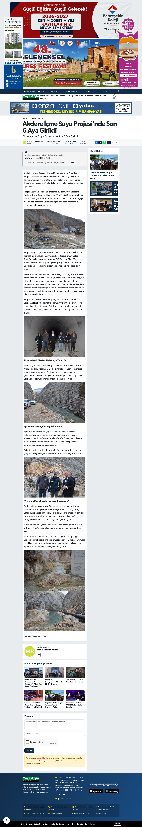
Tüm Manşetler (56, 814)
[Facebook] (92, 785)
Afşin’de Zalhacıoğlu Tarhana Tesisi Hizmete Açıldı (53, 705)
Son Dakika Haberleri (81, 814)
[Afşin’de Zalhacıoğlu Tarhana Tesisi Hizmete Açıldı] (54, 696)
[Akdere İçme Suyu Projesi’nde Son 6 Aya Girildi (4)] (54, 402)
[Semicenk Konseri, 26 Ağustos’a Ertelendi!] (75, 672)
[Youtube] (108, 785)
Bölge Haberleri (76, 96)
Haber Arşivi (103, 814)
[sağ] (128, 53)
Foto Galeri (31, 91)
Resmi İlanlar (100, 96)
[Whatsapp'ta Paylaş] (104, 142)
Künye (43, 99)
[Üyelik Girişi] (117, 91)
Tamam (117, 823)
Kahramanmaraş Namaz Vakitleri (82, 808)
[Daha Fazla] (109, 142)
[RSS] (116, 785)
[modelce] (71, 108)
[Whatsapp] (112, 785)
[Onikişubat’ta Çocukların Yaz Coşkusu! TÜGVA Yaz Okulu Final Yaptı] (33, 672)
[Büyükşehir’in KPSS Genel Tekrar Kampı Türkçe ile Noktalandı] (33, 696)
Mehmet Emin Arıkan (47, 650)
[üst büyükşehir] (71, 45)
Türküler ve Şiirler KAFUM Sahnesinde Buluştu (74, 705)
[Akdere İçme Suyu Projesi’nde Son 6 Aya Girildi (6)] (54, 336)
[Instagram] (100, 785)
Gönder (29, 750)
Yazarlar (54, 91)
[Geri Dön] (6, 820)
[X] (96, 785)
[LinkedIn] (104, 785)
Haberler (26, 118)
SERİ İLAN (44, 96)
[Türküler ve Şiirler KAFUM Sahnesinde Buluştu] (75, 696)
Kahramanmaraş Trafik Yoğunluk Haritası (105, 808)
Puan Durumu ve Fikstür (35, 814)
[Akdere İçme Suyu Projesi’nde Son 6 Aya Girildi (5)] (54, 477)
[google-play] (111, 791)
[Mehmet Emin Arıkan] (29, 651)
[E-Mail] (39, 655)
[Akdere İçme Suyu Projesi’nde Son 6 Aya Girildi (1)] (54, 229)
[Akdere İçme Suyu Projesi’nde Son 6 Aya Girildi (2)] (54, 611)
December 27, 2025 (65, 163)
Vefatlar (54, 96)
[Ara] (114, 95)
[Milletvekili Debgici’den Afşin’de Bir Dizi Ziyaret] (54, 672)
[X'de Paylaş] (100, 142)
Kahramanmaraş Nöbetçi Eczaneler (34, 808)
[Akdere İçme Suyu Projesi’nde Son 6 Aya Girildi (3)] (54, 570)
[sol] (13, 53)
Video (43, 91)
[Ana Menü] (114, 98)
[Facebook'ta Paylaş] (96, 142)
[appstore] (96, 791)
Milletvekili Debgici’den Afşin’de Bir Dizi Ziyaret (54, 682)
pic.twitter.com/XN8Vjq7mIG (37, 158)
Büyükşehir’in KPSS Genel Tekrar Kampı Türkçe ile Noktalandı (33, 705)
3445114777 (63, 794)
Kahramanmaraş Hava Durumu (57, 808)
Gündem (89, 96)
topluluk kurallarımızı (44, 758)
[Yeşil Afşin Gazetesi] (31, 97)
